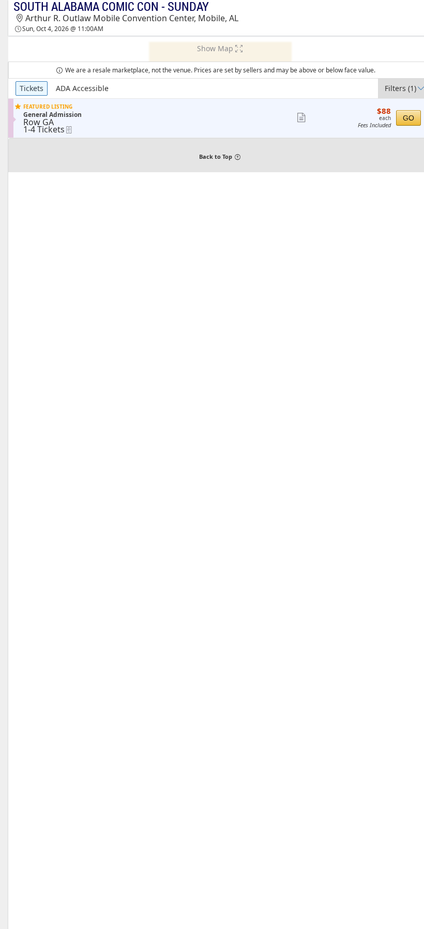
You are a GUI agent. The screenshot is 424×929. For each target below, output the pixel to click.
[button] (301, 118)
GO (408, 118)
